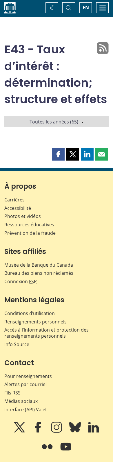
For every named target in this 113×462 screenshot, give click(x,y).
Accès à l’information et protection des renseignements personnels (46, 333)
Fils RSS (12, 393)
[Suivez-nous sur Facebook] (38, 431)
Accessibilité (17, 208)
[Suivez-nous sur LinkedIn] (93, 431)
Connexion (20, 281)
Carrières (14, 200)
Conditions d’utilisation (29, 313)
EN (86, 7)
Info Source (16, 344)
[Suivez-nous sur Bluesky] (75, 431)
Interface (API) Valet (25, 409)
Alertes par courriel (25, 384)
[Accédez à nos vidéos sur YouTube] (65, 451)
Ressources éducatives (29, 224)
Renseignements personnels (35, 322)
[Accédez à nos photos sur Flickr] (48, 451)
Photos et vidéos (22, 216)
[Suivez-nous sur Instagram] (57, 431)
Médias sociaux (21, 401)
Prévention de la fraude (30, 233)
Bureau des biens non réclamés (38, 273)
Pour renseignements (28, 376)
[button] (58, 154)
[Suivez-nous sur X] (20, 431)
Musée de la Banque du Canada (38, 265)
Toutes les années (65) (54, 122)
